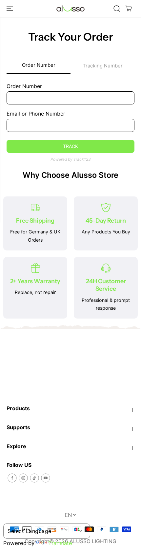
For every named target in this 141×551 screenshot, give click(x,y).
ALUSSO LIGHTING (93, 541)
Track (70, 146)
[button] (10, 8)
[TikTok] (34, 478)
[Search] (117, 8)
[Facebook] (12, 478)
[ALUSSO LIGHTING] (70, 8)
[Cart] (128, 8)
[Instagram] (23, 478)
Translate (60, 543)
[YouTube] (45, 478)
